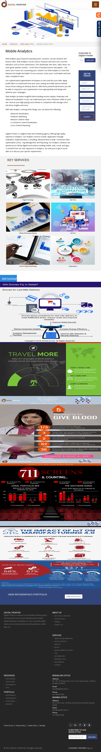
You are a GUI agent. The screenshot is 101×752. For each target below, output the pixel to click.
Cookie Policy (32, 726)
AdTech (57, 647)
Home (4, 44)
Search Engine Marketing (63, 638)
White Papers (10, 679)
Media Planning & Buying (63, 650)
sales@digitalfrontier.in (60, 689)
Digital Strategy (60, 641)
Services (13, 44)
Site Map (42, 726)
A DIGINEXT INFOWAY (77, 748)
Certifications (59, 619)
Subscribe (90, 60)
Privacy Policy (20, 726)
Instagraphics (11, 698)
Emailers (9, 704)
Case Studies (10, 682)
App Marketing (59, 656)
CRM (55, 653)
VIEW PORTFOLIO (73, 596)
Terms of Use (8, 726)
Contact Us (58, 625)
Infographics (59, 662)
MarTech (57, 644)
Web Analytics (27, 44)
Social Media (10, 701)
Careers (57, 622)
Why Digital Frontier (62, 616)
